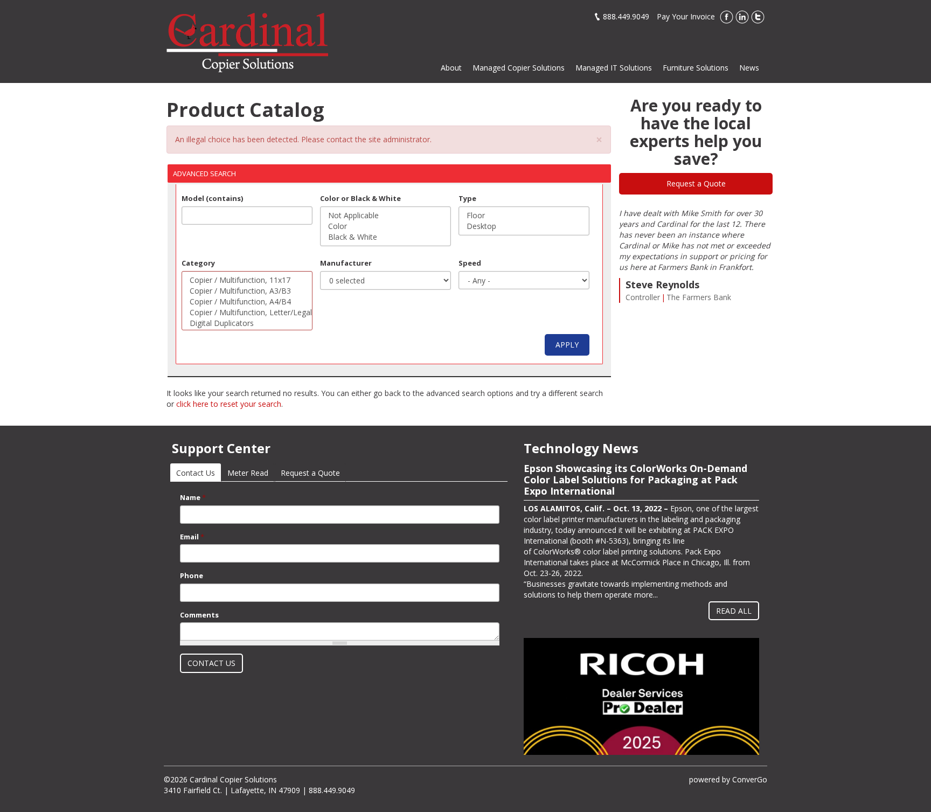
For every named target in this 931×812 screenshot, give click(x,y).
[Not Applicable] (385, 215)
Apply (567, 344)
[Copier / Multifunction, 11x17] (247, 280)
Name (193, 497)
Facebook (726, 17)
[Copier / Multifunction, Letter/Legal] (247, 312)
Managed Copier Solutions (519, 68)
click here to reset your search (228, 404)
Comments (199, 615)
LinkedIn (742, 17)
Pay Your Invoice (686, 16)
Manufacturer (346, 263)
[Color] (385, 226)
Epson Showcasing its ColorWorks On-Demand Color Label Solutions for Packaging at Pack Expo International (635, 479)
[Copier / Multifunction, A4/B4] (247, 301)
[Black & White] (385, 237)
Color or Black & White (360, 198)
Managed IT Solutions (613, 68)
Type (467, 198)
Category (198, 263)
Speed (469, 263)
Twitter (758, 17)
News (749, 68)
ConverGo (749, 779)
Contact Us (198, 473)
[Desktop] (524, 226)
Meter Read (247, 473)
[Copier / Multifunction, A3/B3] (247, 291)
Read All (734, 611)
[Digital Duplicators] (247, 323)
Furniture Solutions (695, 68)
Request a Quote (696, 183)
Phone (191, 575)
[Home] (247, 42)
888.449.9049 (626, 16)
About (451, 68)
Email (192, 537)
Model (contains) (212, 198)
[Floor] (524, 215)
